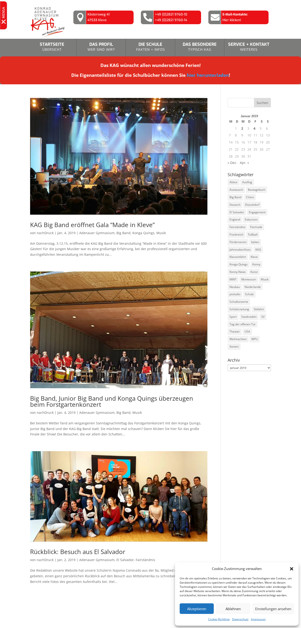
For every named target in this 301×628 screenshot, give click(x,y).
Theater (235, 331)
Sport (233, 317)
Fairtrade (256, 227)
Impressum (258, 619)
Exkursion (251, 219)
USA (247, 331)
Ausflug (247, 182)
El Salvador (125, 560)
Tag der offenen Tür (243, 324)
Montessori (248, 279)
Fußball (252, 234)
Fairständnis (145, 560)
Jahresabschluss (240, 250)
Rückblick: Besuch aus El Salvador (77, 551)
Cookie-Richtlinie (219, 619)
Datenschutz (240, 619)
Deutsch (235, 205)
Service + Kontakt (248, 47)
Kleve (254, 257)
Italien (255, 242)
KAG (258, 250)
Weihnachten (238, 339)
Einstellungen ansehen (273, 608)
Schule (249, 294)
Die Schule (150, 47)
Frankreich (236, 234)
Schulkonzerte (239, 302)
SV (263, 317)
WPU (254, 339)
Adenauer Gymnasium (97, 233)
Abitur (234, 182)
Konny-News (238, 272)
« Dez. (232, 162)
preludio (235, 294)
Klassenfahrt (238, 257)
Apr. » (244, 162)
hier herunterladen (208, 75)
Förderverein (238, 242)
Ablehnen (233, 608)
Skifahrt (259, 309)
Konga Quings (143, 233)
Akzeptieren (196, 608)
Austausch (236, 190)
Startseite (52, 47)
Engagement (257, 212)
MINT (233, 279)
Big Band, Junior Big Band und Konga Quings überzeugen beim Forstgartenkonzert (111, 401)
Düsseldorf (252, 205)
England (235, 219)
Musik (161, 233)
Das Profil (101, 47)
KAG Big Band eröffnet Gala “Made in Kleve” (92, 225)
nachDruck (45, 233)
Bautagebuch (256, 190)
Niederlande (253, 287)
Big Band (123, 233)
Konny (256, 264)
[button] (291, 568)
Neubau (235, 287)
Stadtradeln (249, 317)
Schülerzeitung (239, 309)
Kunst (254, 272)
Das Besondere (200, 47)
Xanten (234, 347)
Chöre (250, 197)
